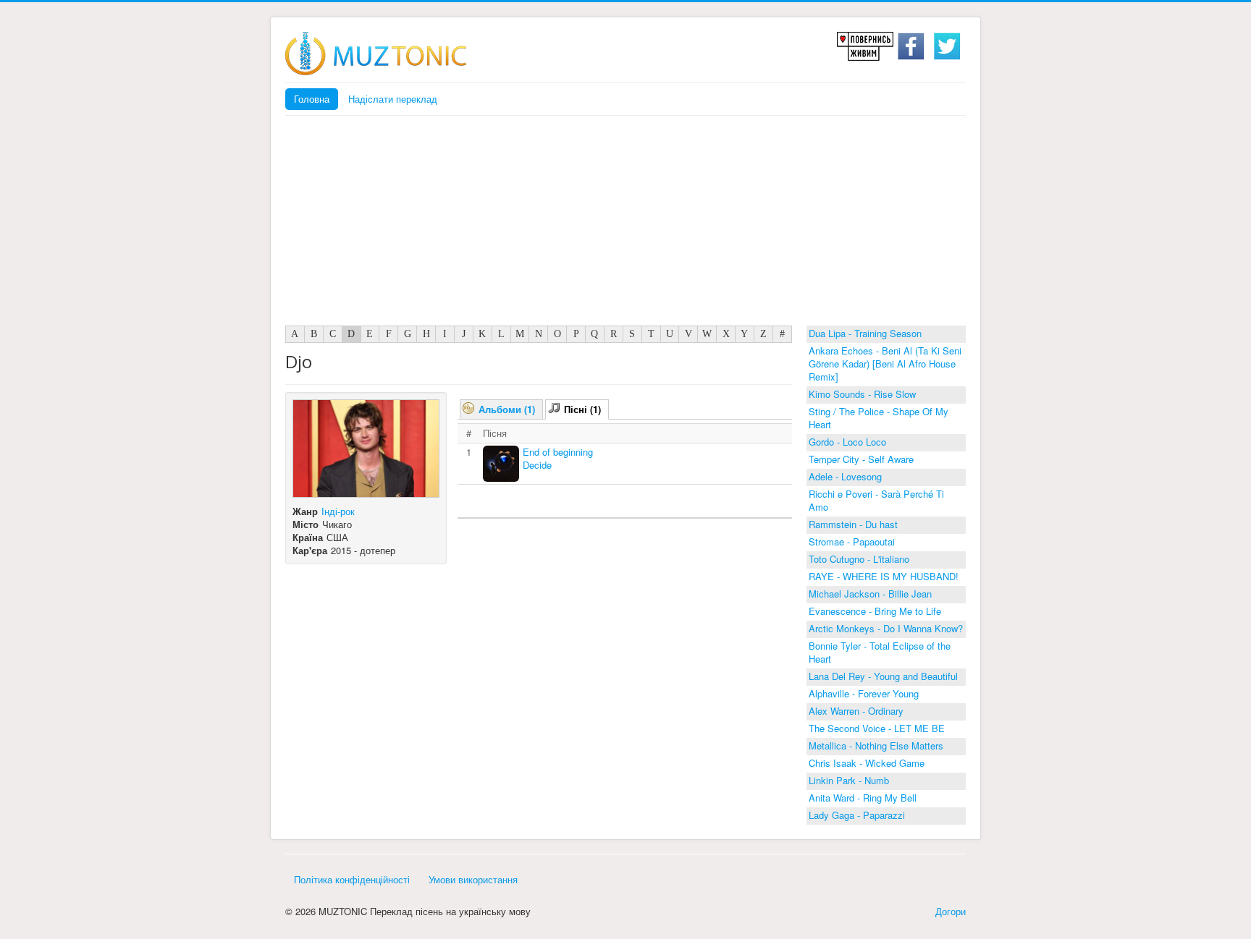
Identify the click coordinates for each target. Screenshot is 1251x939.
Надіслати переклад (392, 99)
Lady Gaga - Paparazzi (857, 815)
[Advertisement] (625, 224)
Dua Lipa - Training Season (865, 333)
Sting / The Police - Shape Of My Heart (878, 417)
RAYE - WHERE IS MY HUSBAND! (884, 576)
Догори (950, 911)
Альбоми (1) (507, 409)
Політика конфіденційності (352, 879)
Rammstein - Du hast (853, 524)
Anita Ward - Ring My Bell (863, 797)
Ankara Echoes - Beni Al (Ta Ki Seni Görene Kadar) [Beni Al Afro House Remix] (885, 363)
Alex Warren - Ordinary (856, 711)
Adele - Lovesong (845, 476)
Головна (311, 99)
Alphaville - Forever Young (864, 693)
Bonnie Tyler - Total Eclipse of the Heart (880, 652)
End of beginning (558, 452)
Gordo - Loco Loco (847, 442)
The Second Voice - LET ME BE (877, 728)
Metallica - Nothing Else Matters (876, 745)
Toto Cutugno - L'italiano (859, 559)
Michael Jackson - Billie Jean (870, 593)
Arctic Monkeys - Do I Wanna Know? (886, 628)
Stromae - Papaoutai (852, 541)
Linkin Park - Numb (849, 780)
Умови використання (473, 879)
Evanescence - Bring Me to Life (875, 611)
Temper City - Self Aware (861, 459)
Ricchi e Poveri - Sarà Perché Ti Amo (876, 500)
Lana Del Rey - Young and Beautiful (883, 676)
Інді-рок (338, 511)
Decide (537, 465)
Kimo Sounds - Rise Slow (862, 394)
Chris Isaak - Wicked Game (866, 763)
